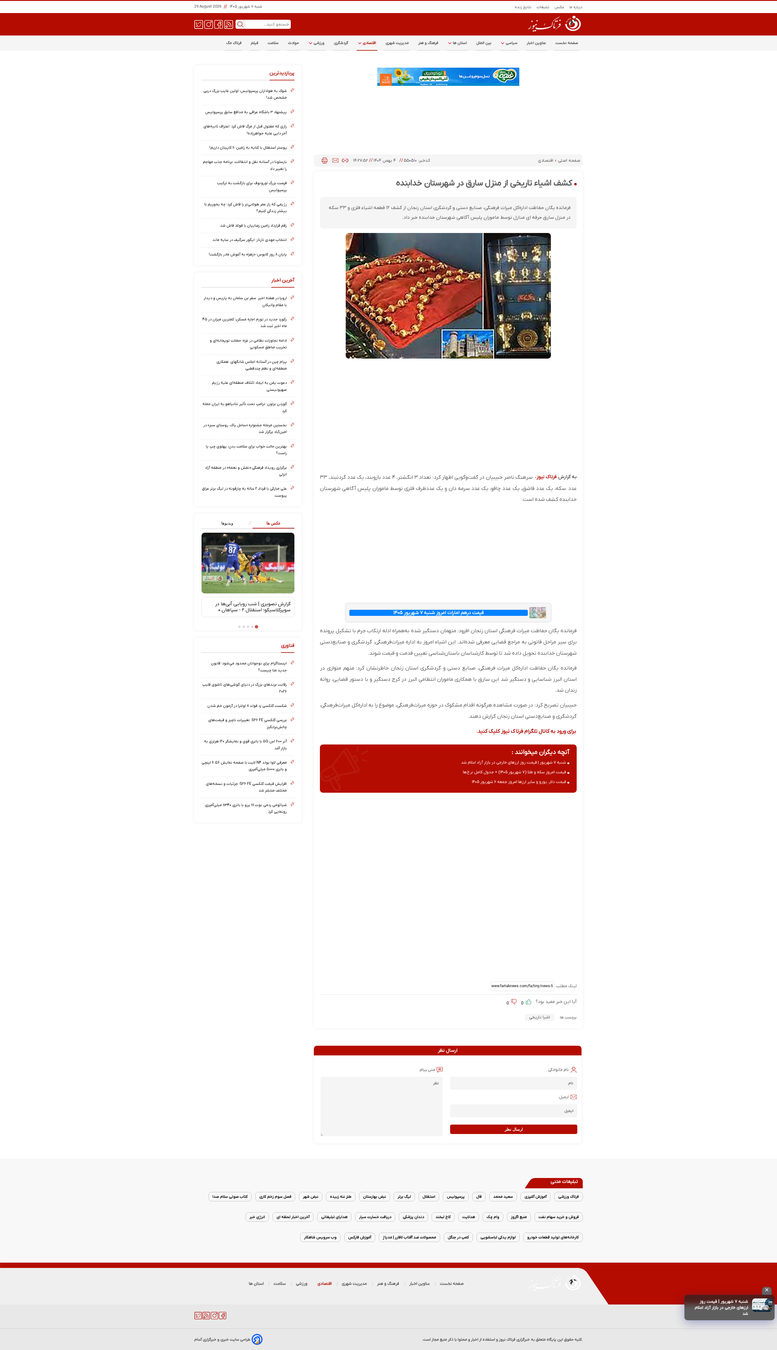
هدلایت (468, 1217)
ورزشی (319, 43)
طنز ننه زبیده (340, 1196)
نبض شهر (310, 1196)
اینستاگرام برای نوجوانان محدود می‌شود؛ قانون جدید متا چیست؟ (249, 667)
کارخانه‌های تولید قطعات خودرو (553, 1237)
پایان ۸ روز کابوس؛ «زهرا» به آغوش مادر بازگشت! (248, 254)
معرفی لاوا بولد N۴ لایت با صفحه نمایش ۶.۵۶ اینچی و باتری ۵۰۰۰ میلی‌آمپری (244, 766)
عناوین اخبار (536, 43)
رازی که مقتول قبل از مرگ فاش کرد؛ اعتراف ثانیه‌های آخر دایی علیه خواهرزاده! (245, 130)
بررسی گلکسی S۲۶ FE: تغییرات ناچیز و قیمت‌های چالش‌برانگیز (247, 723)
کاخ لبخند (443, 1217)
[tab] (271, 523)
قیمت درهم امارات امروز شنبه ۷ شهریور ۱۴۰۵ (438, 613)
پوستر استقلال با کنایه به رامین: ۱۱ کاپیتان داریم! (248, 147)
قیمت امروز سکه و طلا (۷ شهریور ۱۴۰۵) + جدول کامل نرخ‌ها (514, 772)
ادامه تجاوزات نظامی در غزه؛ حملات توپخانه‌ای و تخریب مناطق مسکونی (248, 344)
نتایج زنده (523, 7)
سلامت (273, 43)
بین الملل (483, 43)
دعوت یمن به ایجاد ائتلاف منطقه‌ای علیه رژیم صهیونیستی (249, 386)
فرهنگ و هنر (428, 43)
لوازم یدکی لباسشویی (498, 1237)
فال (479, 1196)
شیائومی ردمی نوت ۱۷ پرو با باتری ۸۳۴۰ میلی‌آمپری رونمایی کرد (246, 808)
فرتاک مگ (234, 43)
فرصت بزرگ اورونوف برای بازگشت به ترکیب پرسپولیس (252, 186)
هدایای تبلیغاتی (334, 1217)
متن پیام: (427, 1069)
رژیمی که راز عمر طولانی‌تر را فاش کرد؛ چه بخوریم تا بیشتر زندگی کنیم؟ (245, 208)
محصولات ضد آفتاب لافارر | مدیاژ (409, 1237)
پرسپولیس (456, 1196)
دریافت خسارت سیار (375, 1217)
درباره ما (576, 7)
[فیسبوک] (218, 24)
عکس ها (273, 523)
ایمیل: (563, 1097)
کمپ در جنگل (458, 1237)
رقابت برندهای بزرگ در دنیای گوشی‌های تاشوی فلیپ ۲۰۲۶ (244, 688)
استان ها (459, 43)
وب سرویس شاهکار (320, 1237)
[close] (767, 1291)
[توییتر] (198, 24)
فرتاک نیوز (547, 477)
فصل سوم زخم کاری (275, 1196)
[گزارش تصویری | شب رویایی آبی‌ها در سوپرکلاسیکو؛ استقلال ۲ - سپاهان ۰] (248, 563)
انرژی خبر (257, 1217)
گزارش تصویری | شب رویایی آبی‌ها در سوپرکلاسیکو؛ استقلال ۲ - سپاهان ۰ (252, 607)
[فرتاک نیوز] (554, 32)
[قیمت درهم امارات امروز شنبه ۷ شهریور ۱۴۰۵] (537, 612)
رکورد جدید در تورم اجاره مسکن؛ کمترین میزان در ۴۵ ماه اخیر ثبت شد (244, 323)
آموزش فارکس (359, 1237)
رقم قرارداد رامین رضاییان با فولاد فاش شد (253, 225)
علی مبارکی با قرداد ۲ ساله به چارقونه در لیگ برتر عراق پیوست (244, 492)
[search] (240, 24)
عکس (560, 7)
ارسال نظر (514, 1129)
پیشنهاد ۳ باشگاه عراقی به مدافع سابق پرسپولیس (246, 112)
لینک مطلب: (565, 986)
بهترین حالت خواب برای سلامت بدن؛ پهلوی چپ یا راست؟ (246, 450)
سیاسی (511, 43)
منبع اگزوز (519, 1217)
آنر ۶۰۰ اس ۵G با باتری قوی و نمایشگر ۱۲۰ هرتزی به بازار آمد (245, 745)
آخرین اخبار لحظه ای (293, 1217)
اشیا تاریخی (539, 1017)
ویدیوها (227, 523)
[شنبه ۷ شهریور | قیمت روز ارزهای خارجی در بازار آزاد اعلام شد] (762, 1305)
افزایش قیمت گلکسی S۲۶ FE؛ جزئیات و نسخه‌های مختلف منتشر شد (246, 787)
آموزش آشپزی (535, 1196)
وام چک (493, 1217)
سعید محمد (503, 1196)
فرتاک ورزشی (568, 1196)
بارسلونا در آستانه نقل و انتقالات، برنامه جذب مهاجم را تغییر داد (245, 165)
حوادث (293, 43)
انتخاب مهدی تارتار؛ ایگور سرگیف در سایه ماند (249, 239)
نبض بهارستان (374, 1196)
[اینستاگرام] (208, 24)
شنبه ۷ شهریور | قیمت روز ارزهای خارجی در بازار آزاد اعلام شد (721, 1308)
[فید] (228, 24)
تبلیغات (543, 7)
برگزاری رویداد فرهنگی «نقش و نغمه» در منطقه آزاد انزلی (246, 471)
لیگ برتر (404, 1196)
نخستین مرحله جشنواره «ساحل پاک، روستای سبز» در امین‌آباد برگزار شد (245, 428)
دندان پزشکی (413, 1217)
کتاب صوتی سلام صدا (230, 1196)
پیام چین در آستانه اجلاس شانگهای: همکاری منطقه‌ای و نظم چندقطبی (251, 365)
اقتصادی (369, 43)
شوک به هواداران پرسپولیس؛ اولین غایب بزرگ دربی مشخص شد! (245, 94)
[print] (324, 160)
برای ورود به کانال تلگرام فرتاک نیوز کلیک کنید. (526, 731)
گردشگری (341, 43)
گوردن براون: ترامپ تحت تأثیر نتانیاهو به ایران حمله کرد (244, 407)
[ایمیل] (335, 160)
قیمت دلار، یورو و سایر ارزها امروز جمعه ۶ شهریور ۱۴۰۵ (519, 782)
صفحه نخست (566, 43)
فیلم (255, 43)
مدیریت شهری (397, 43)
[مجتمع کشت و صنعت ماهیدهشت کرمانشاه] (448, 77)
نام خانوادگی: (558, 1069)
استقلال (428, 1196)
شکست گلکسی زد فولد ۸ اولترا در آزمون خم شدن (247, 705)
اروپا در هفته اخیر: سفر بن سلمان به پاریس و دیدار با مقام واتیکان (245, 301)
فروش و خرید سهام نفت (558, 1217)
